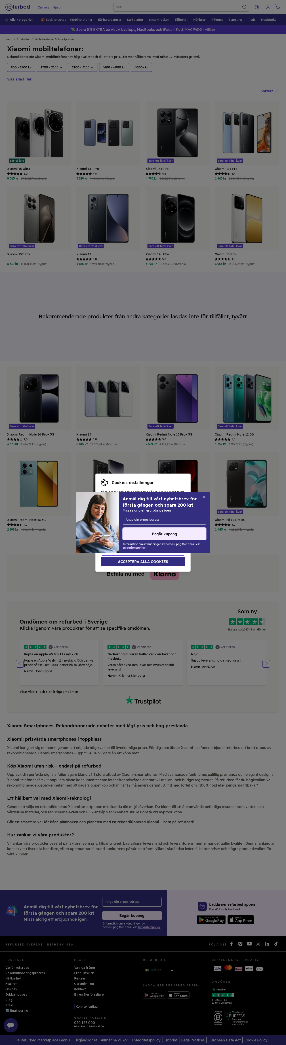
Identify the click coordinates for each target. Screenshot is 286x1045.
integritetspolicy (114, 530)
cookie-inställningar (116, 525)
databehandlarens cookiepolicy (158, 530)
